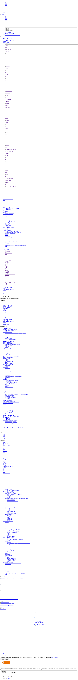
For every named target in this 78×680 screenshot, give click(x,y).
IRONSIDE (5, 455)
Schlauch (6, 228)
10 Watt (4, 438)
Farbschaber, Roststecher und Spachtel (11, 380)
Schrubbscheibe (7, 242)
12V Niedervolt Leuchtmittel (7, 38)
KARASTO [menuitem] (7, 264)
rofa (3, 468)
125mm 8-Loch (7, 418)
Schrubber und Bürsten (8, 412)
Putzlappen (6, 235)
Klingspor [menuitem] (6, 266)
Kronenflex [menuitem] (6, 267)
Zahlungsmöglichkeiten (6, 307)
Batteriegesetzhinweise (6, 649)
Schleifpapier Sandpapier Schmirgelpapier (12, 241)
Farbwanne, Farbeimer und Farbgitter (11, 382)
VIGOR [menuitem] (6, 278)
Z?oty (6, 22)
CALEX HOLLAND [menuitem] (8, 253)
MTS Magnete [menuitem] (7, 271)
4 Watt (4, 434)
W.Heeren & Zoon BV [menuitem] (8, 280)
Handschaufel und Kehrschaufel (10, 233)
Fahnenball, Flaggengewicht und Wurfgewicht (12, 344)
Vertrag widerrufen (5, 659)
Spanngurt (6, 366)
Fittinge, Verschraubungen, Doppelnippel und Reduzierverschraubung (16, 394)
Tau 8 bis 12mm (7, 369)
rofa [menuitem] (5, 276)
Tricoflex (6, 391)
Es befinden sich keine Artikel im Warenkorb (12, 35)
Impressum (4, 11)
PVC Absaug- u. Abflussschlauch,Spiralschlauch (13, 390)
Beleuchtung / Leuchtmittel (9, 213)
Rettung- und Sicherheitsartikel (10, 217)
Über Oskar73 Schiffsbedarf (7, 306)
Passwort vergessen (8, 32)
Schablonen (7, 385)
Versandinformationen (6, 308)
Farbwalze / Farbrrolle (8, 381)
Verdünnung (7, 224)
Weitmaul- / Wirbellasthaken (9, 363)
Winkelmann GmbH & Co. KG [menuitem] (10, 282)
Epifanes (6, 374)
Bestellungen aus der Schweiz (8, 305)
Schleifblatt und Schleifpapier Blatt (10, 421)
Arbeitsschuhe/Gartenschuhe (9, 209)
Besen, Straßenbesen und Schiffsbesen (11, 231)
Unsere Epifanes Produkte (39, 622)
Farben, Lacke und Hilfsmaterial (8, 223)
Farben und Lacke (8, 225)
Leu (5, 8)
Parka (6, 331)
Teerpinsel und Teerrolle (9, 387)
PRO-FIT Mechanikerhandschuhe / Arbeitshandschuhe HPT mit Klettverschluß (14, 580)
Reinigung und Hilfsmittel (7, 230)
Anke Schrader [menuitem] (7, 251)
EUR (5, 1)
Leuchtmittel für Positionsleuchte (10, 350)
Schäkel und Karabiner (8, 220)
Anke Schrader (5, 443)
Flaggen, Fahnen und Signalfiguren (8, 343)
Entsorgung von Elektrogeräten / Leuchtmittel (10, 650)
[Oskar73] (2, 14)
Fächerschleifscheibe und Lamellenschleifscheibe (13, 239)
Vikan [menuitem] (6, 279)
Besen (6, 409)
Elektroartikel (5, 212)
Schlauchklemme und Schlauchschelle (11, 397)
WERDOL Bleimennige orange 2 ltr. (6, 605)
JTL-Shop (8, 678)
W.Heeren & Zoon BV (6, 473)
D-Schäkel (6, 359)
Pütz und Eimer (7, 236)
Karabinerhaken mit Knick (9, 361)
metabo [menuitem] (6, 269)
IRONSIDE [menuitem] (7, 263)
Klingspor (4, 458)
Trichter (6, 246)
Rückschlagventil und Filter (9, 396)
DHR (3, 446)
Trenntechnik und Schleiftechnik (8, 238)
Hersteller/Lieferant (6, 42)
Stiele (6, 413)
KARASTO (5, 456)
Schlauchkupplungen (8, 398)
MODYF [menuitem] (6, 270)
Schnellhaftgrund (7, 377)
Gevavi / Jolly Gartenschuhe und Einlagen (10, 40)
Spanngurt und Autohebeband (10, 221)
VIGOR (4, 471)
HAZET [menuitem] (6, 261)
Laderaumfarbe (7, 375)
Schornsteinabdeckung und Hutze (10, 219)
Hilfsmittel (6, 234)
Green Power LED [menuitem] (8, 260)
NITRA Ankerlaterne (8, 351)
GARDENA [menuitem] (7, 258)
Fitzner (4, 449)
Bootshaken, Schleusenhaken (9, 215)
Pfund (6, 5)
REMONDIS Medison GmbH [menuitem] (10, 274)
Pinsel (6, 384)
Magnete (4, 210)
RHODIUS (4, 467)
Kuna (6, 6)
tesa (3, 470)
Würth (4, 476)
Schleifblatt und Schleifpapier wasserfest (11, 423)
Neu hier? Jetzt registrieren (9, 33)
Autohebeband (7, 365)
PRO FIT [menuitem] (6, 273)
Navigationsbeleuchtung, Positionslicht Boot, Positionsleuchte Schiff (14, 348)
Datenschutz (5, 314)
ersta (3, 448)
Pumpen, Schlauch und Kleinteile (8, 227)
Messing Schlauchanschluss (9, 395)
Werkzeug (4, 244)
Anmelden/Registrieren (9, 30)
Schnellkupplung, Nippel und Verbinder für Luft (13, 218)
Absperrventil (7, 393)
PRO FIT (4, 465)
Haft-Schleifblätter (8, 240)
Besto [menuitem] (6, 252)
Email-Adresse (3, 671)
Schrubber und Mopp (6, 407)
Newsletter (4, 309)
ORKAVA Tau (7, 368)
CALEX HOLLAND (6, 445)
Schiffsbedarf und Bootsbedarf (8, 214)
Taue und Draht (7, 222)
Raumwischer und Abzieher (9, 411)
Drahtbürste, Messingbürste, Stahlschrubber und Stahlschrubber (15, 245)
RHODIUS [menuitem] (7, 275)
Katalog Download (6, 324)
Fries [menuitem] (5, 257)
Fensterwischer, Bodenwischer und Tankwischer (13, 232)
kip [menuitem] (5, 265)
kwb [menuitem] (5, 268)
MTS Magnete (5, 463)
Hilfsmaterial (7, 226)
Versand (15, 674)
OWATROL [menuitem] (7, 272)
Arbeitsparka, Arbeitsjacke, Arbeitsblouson (12, 208)
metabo (4, 461)
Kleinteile (6, 229)
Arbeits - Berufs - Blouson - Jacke (10, 330)
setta (3, 469)
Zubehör (6, 347)
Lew (5, 2)
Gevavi (4, 452)
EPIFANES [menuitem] (7, 255)
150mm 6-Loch (7, 419)
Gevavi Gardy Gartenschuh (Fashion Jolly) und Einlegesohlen (15, 333)
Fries (3, 450)
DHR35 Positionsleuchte (11, 499)
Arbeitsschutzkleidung (6, 207)
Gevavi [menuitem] (6, 259)
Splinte (6, 362)
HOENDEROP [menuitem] (7, 262)
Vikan (4, 408)
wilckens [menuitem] (6, 281)
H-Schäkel (6, 360)
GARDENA (5, 451)
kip (3, 457)
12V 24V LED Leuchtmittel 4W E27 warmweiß (9, 599)
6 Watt (4, 435)
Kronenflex (4, 459)
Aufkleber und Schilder (9, 354)
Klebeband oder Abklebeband (10, 383)
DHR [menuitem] (6, 254)
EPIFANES (5, 447)
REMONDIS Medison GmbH (8, 466)
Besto (3, 444)
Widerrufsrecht (5, 317)
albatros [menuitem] (6, 250)
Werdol (6, 378)
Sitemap (4, 316)
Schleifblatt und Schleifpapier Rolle (11, 422)
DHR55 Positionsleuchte (11, 500)
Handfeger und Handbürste (9, 410)
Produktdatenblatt (3, 583)
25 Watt (4, 437)
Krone (6, 3)
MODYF (4, 462)
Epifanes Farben (5, 39)
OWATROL (5, 464)
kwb (3, 460)
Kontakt (4, 12)
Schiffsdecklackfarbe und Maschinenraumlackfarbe (13, 376)
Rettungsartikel (7, 355)
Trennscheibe (7, 243)
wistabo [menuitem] (6, 283)
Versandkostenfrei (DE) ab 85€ (8, 199)
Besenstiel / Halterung (10, 552)
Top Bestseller (5, 41)
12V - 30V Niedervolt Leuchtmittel (11, 339)
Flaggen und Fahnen (8, 345)
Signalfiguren (7, 346)
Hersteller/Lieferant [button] (6, 249)
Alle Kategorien (5, 202)
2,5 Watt (4, 436)
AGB (3, 315)
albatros (4, 442)
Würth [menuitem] (6, 284)
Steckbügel (6, 386)
